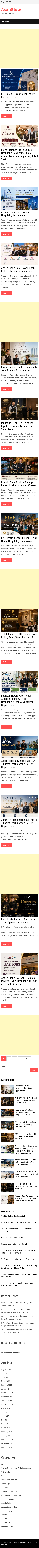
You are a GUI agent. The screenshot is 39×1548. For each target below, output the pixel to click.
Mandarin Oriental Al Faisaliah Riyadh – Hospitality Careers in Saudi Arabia (17, 426)
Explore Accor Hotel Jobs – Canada (14, 1244)
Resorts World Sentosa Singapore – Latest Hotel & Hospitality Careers (19, 484)
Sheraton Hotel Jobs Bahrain (12, 1238)
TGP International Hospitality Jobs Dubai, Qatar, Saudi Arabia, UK (19, 636)
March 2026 (5, 1381)
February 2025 (6, 1431)
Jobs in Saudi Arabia (9, 1507)
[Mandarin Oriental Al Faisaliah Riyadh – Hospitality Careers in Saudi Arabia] (7, 1098)
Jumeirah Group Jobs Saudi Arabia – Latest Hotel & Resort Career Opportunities (19, 823)
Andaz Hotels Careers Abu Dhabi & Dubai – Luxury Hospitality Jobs (19, 270)
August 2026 (6, 1369)
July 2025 (4, 1412)
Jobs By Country (7, 1499)
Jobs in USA (5, 1522)
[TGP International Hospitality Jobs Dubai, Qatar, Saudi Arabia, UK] (7, 1134)
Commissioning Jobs (9, 1491)
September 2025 (7, 1404)
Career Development (9, 1479)
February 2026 (6, 1385)
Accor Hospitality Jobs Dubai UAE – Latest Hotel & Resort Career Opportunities (18, 764)
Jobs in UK (5, 1518)
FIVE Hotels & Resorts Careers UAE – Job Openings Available (19, 921)
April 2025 (5, 1424)
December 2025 (7, 1393)
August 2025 (6, 1408)
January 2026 (6, 1389)
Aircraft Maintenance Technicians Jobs (16, 1468)
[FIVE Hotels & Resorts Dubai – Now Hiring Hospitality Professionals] (7, 1122)
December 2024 (7, 1439)
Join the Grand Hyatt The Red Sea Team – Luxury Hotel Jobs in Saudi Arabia (19, 1251)
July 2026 (4, 1373)
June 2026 (5, 1377)
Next (28, 1059)
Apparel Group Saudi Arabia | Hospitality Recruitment (16, 214)
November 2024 (7, 1443)
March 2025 (5, 1427)
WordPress (33, 1542)
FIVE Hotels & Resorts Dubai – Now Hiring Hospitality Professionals (19, 539)
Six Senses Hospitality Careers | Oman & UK (17, 1259)
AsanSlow (11, 9)
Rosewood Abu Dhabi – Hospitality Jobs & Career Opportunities (19, 369)
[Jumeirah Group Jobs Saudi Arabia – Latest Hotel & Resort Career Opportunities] (7, 1172)
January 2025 (6, 1435)
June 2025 (5, 1416)
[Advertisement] (19, 48)
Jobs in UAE (5, 1514)
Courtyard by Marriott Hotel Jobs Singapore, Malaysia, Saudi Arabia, (17, 1284)
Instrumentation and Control (12, 1495)
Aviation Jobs (6, 1476)
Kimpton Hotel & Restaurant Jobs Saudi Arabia (18, 1222)
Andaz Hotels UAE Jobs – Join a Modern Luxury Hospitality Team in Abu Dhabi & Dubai (19, 981)
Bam (5, 1545)
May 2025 (5, 1420)
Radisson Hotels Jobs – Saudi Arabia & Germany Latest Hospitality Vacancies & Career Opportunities (17, 700)
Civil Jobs (4, 1487)
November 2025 (7, 1396)
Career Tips (5, 1483)
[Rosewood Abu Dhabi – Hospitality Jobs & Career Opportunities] (7, 1086)
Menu (7, 21)
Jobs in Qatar (6, 1503)
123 (2, 1464)
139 (20, 1059)
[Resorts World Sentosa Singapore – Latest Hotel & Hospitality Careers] (7, 1110)
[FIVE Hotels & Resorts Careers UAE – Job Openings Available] (7, 1184)
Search (4, 1066)
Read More (7, 116)
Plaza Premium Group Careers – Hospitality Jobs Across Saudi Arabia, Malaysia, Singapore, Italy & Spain (19, 154)
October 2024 (6, 1447)
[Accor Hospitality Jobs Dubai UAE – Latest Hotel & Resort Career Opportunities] (7, 1160)
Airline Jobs (5, 1472)
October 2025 (6, 1400)
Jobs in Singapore (8, 1511)
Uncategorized (7, 1526)
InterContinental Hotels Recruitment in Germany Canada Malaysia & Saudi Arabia (19, 1266)
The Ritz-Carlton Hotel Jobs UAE (13, 1216)
